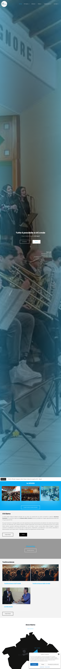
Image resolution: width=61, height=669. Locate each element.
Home (20, 3)
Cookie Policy (42, 666)
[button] (58, 654)
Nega (42, 664)
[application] (29, 4)
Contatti (56, 3)
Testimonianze (47, 3)
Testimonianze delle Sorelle (41, 583)
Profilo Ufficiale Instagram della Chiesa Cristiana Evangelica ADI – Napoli (24, 479)
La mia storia (8, 607)
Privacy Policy (47, 666)
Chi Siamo (26, 3)
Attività (33, 3)
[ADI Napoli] (4, 4)
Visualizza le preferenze (53, 664)
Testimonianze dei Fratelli (12, 583)
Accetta (34, 664)
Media (39, 3)
